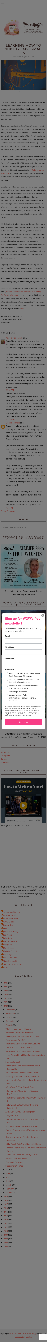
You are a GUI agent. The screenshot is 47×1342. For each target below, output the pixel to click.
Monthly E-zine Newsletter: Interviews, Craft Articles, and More (24, 687)
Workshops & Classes (18, 691)
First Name (9, 647)
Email (7, 636)
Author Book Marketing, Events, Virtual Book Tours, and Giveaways (24, 674)
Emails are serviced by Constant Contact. (20, 715)
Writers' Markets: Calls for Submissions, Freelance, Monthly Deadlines (22, 698)
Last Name (9, 658)
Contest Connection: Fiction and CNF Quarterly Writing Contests (24, 680)
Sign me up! (23, 722)
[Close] (42, 615)
